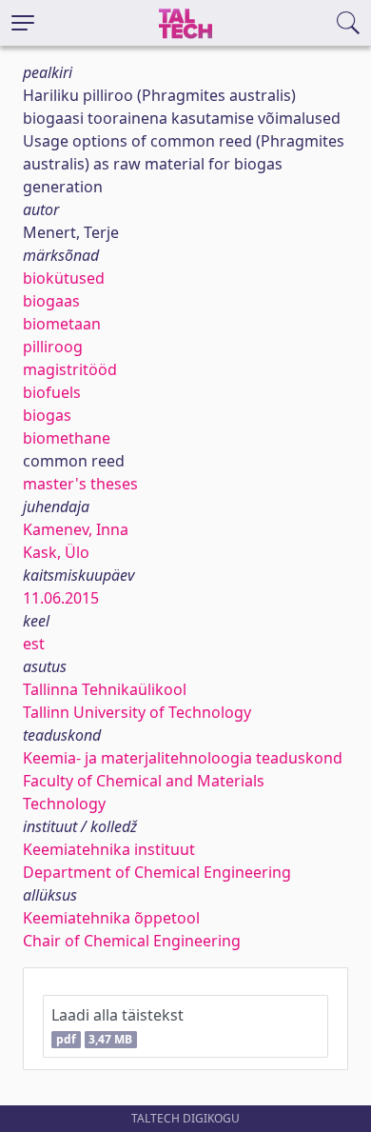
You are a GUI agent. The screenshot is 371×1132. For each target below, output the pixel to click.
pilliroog (53, 346)
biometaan (62, 323)
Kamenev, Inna (75, 529)
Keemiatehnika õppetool (111, 917)
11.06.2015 (61, 597)
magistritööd (70, 369)
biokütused (64, 278)
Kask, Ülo (56, 552)
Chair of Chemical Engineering (132, 940)
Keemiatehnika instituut (109, 849)
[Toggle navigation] (23, 23)
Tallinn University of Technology (137, 712)
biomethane (66, 437)
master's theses (80, 483)
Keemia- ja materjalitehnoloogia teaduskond (182, 757)
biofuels (52, 392)
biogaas (51, 300)
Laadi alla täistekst (117, 1025)
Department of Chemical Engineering (157, 872)
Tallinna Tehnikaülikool (104, 689)
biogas (47, 415)
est (34, 643)
